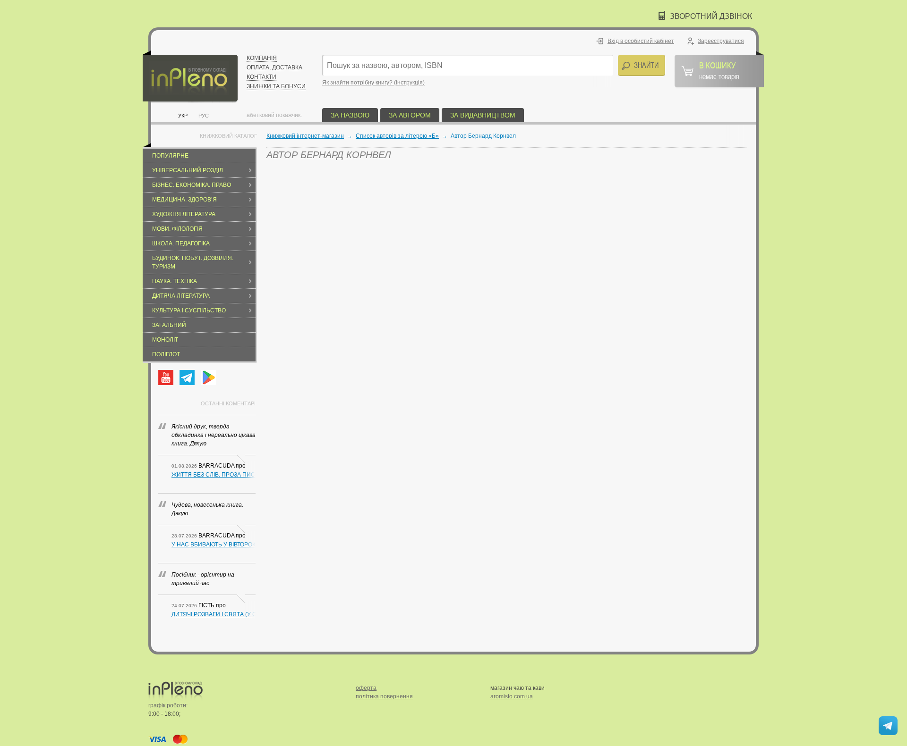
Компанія (262, 58)
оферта (366, 688)
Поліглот (166, 354)
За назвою (350, 115)
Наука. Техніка (174, 281)
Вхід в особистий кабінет (641, 41)
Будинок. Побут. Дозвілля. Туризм (192, 262)
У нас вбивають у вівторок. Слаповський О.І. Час (213, 544)
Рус (203, 115)
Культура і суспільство (189, 310)
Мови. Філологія (177, 229)
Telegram (187, 377)
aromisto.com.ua (511, 696)
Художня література (183, 214)
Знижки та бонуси (276, 86)
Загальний (169, 325)
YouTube (165, 377)
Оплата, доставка (274, 67)
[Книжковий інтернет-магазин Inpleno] (190, 76)
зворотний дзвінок (711, 16)
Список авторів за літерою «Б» (397, 136)
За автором (410, 115)
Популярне (170, 155)
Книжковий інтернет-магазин (305, 136)
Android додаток (208, 377)
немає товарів (719, 70)
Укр (183, 115)
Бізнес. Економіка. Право (191, 185)
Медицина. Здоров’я (184, 199)
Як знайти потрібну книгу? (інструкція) (373, 82)
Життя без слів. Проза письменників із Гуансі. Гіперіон (213, 474)
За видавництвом (482, 115)
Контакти (261, 77)
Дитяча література (181, 296)
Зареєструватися (721, 41)
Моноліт (165, 339)
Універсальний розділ (187, 170)
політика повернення (384, 696)
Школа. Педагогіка (181, 243)
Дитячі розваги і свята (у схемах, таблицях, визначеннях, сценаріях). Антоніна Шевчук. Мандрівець (213, 614)
